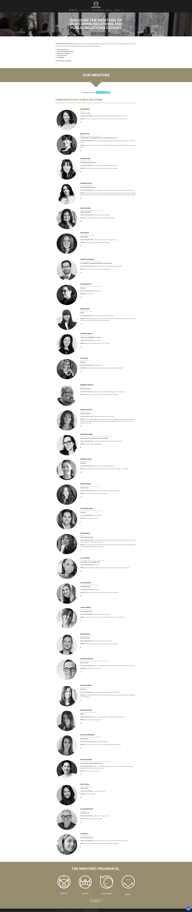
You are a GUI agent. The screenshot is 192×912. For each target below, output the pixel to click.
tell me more (95, 901)
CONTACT (117, 10)
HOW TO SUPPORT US (98, 10)
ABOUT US (108, 10)
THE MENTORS (84, 10)
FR (122, 10)
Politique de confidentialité (91, 910)
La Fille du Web (69, 910)
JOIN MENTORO (73, 10)
